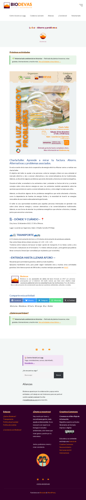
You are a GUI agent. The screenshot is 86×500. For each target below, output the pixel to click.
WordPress (51, 493)
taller (51, 306)
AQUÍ (66, 267)
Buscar (58, 375)
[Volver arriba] (78, 492)
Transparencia (8, 419)
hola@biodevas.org (30, 400)
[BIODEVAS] (18, 5)
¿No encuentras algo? (30, 371)
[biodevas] (15, 279)
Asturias (14, 306)
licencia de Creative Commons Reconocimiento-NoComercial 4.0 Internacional (67, 447)
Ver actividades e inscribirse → (50, 61)
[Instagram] (36, 349)
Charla (31, 306)
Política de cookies (9, 425)
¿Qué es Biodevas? (9, 416)
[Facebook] (43, 349)
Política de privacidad (10, 422)
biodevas (24, 276)
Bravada (43, 493)
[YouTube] (49, 349)
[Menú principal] (81, 5)
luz (45, 306)
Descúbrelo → (30, 363)
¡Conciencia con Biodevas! (12, 430)
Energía (39, 306)
